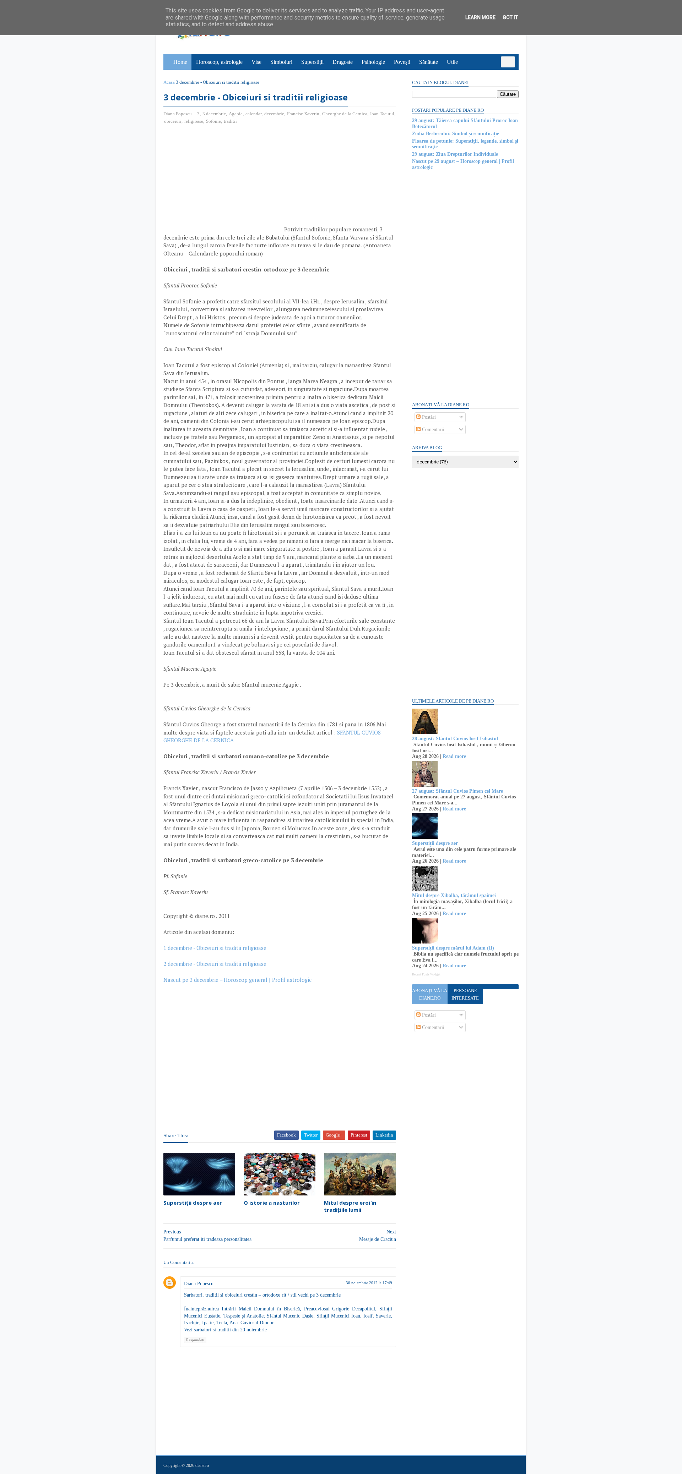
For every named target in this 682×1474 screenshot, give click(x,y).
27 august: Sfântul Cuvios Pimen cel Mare (457, 791)
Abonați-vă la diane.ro (429, 994)
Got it (510, 17)
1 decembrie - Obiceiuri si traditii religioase (214, 947)
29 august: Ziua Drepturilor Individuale (455, 154)
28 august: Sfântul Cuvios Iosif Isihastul (455, 738)
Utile (452, 62)
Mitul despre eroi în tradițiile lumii (350, 1206)
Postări (428, 417)
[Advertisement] (223, 181)
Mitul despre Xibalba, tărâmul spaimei (454, 895)
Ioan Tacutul (382, 113)
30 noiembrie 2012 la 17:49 (369, 1283)
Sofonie (213, 121)
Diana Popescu (198, 1283)
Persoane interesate (465, 994)
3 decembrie (214, 113)
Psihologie (373, 62)
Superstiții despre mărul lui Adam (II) (453, 948)
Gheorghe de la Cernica (344, 113)
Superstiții (312, 62)
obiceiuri (173, 121)
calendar (253, 113)
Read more (454, 756)
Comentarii (432, 429)
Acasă (169, 82)
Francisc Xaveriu (303, 113)
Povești (402, 62)
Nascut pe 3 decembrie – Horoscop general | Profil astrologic (237, 979)
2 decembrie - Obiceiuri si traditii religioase (214, 963)
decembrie (274, 113)
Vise (256, 62)
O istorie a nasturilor (272, 1202)
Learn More (480, 17)
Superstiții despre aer (192, 1202)
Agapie (236, 113)
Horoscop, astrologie (219, 62)
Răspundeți (195, 1340)
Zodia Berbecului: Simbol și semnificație (455, 133)
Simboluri (281, 62)
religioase (193, 121)
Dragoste (342, 62)
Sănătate (428, 62)
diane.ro (202, 1465)
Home (180, 62)
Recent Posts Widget (426, 974)
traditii (230, 121)
